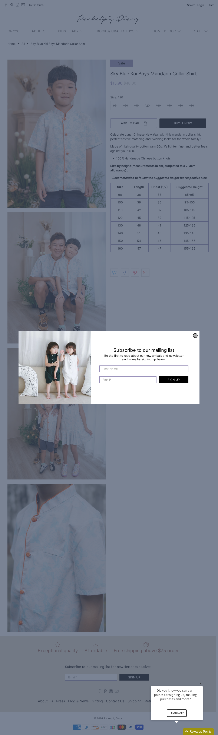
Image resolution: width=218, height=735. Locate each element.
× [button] (201, 683)
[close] (195, 335)
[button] (182, 731)
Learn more (177, 713)
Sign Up (174, 379)
